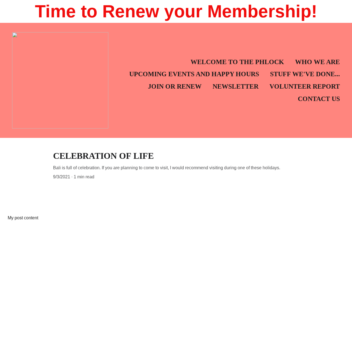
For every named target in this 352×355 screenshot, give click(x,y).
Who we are (317, 61)
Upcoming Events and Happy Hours (194, 74)
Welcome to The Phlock (237, 61)
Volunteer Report (305, 86)
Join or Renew (175, 86)
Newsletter (235, 86)
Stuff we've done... (305, 74)
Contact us (319, 98)
